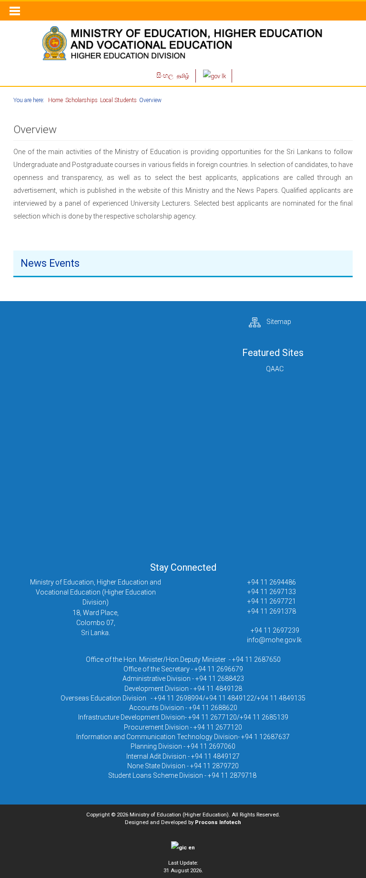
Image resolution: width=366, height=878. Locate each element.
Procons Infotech (218, 822)
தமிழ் (183, 76)
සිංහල (165, 75)
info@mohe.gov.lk (274, 640)
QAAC (275, 369)
